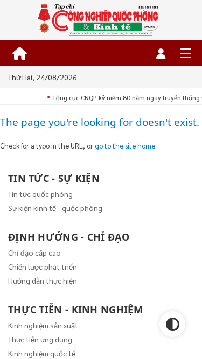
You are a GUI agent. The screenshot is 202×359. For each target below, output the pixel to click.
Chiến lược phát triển (42, 266)
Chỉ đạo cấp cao (34, 252)
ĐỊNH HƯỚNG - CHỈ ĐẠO (68, 236)
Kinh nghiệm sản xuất (43, 325)
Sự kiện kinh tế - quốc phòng (55, 208)
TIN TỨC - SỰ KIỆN (54, 178)
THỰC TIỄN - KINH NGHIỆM (75, 309)
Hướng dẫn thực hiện (42, 280)
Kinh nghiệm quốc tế (41, 353)
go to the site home (125, 145)
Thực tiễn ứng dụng (40, 339)
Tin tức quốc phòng (40, 194)
